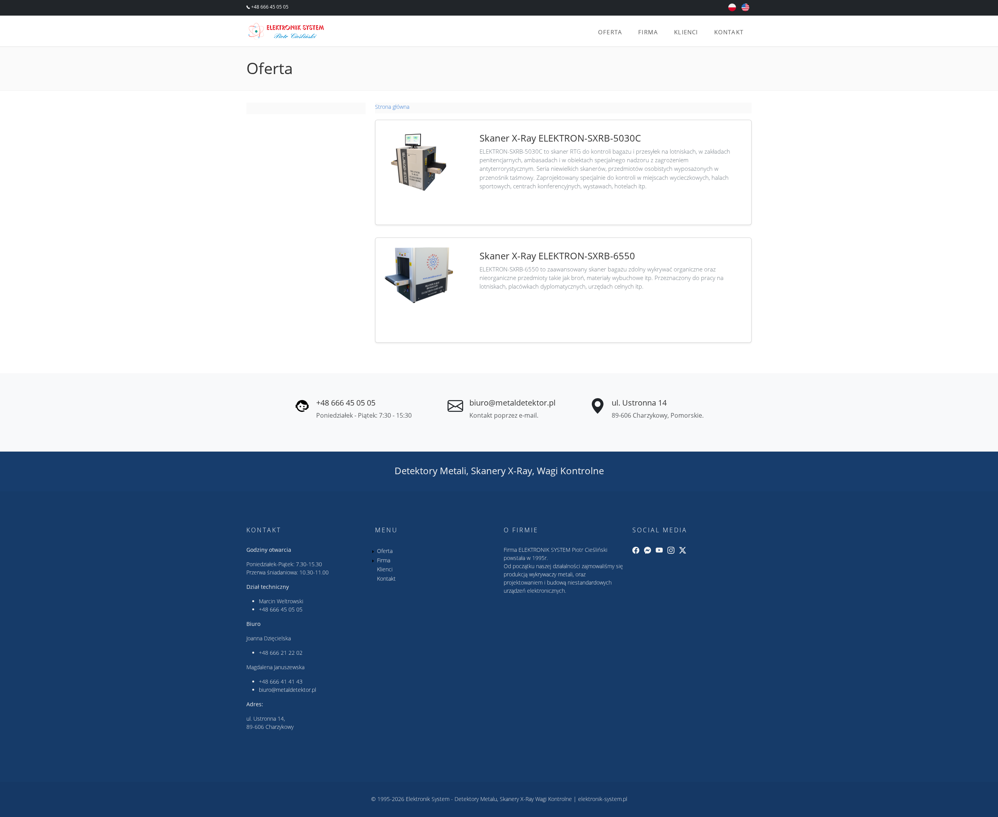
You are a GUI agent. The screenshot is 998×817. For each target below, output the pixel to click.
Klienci (686, 32)
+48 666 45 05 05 (269, 7)
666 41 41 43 (286, 681)
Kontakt (728, 32)
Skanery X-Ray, (502, 470)
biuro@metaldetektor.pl (512, 402)
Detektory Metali (430, 470)
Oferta (610, 32)
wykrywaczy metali (551, 574)
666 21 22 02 (286, 652)
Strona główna (392, 106)
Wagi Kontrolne (570, 470)
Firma (648, 32)
